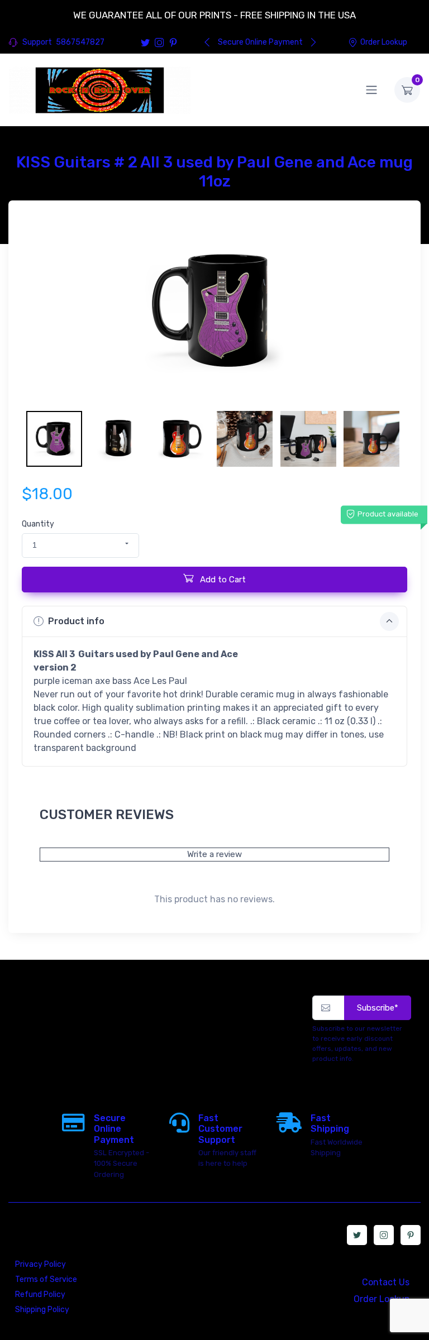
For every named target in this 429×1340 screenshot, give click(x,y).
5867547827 (80, 42)
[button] (80, 545)
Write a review (214, 854)
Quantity (38, 524)
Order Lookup (383, 42)
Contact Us (385, 1282)
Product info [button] (76, 621)
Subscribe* (377, 1008)
